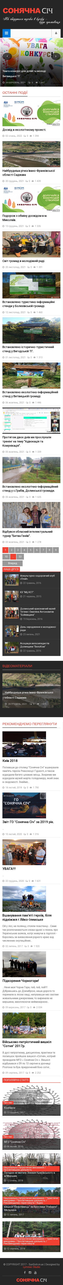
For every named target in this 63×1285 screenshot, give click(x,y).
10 (6, 556)
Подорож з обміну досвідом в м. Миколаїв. (25, 695)
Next (56, 56)
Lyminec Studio (31, 1267)
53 (20, 556)
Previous (7, 56)
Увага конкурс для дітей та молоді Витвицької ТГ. (24, 74)
